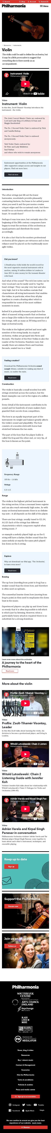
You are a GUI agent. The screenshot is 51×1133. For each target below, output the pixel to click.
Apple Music (30, 1111)
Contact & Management (25, 1065)
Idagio (42, 1110)
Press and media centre (25, 1089)
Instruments (17, 45)
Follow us (12, 946)
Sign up (11, 866)
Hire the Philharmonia (25, 1075)
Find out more (13, 174)
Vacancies (25, 1070)
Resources (7, 45)
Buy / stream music (25, 1060)
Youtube (41, 1105)
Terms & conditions (25, 1080)
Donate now (13, 906)
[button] (25, 650)
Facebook (16, 1111)
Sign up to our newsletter (26, 1096)
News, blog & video (25, 1050)
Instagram (16, 1105)
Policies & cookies (25, 1085)
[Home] (14, 5)
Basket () (44, 2)
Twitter (28, 1105)
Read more (12, 378)
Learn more (36, 1123)
